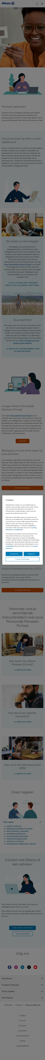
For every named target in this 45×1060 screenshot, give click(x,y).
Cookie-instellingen (22, 559)
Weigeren (31, 554)
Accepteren (14, 554)
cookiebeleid (18, 530)
